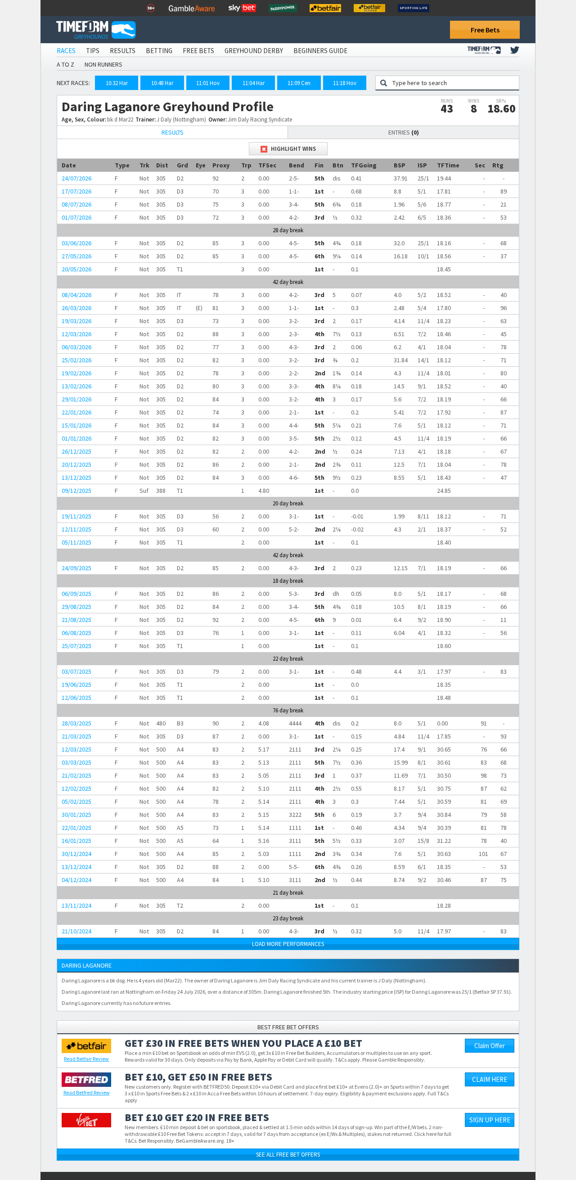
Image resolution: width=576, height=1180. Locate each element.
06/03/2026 (76, 347)
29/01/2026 (76, 399)
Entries (403, 132)
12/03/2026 (76, 334)
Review (86, 1058)
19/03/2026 (76, 321)
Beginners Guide (320, 50)
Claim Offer (489, 1045)
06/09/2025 (76, 594)
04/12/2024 (76, 880)
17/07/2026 (76, 191)
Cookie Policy (204, 1159)
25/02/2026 (76, 360)
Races (66, 50)
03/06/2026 (76, 243)
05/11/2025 (76, 542)
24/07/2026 (76, 178)
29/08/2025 (76, 607)
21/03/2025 (76, 736)
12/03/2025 (76, 749)
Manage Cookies (535, 1149)
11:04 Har (254, 83)
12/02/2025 (76, 788)
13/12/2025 (76, 477)
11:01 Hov (208, 83)
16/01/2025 (76, 841)
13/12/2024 (76, 867)
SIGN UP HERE (489, 1120)
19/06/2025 (76, 684)
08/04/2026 (76, 295)
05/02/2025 (76, 801)
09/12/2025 (76, 490)
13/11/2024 (76, 905)
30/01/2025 (76, 815)
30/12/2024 (76, 854)
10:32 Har (117, 83)
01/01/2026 (76, 438)
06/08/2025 (76, 633)
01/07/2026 (76, 217)
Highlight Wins (293, 149)
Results (122, 50)
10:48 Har (162, 83)
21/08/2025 (76, 620)
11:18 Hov (344, 83)
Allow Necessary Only (467, 1149)
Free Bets (485, 29)
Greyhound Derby (254, 50)
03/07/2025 (76, 671)
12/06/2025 (76, 698)
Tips (92, 50)
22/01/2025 (76, 828)
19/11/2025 (76, 516)
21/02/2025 (76, 775)
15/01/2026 (76, 425)
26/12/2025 (76, 451)
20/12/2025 (76, 464)
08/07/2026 (76, 204)
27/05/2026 (76, 256)
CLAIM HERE (489, 1079)
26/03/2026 (76, 308)
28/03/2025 (76, 723)
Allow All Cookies (399, 1149)
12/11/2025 (76, 529)
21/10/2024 (76, 931)
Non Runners (103, 64)
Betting (159, 50)
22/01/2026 (76, 412)
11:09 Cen (299, 83)
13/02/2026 (76, 386)
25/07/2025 (76, 646)
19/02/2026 (76, 373)
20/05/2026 (76, 269)
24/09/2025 (76, 568)
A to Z (65, 64)
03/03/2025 (76, 762)
